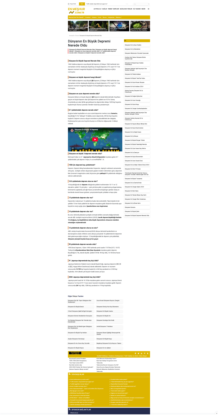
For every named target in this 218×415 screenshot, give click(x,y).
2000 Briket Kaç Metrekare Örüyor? (80, 393)
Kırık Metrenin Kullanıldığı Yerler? (106, 358)
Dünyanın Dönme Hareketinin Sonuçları (80, 316)
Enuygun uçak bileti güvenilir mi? (119, 402)
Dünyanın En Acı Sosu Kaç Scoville (78, 343)
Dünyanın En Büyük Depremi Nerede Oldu (91, 35)
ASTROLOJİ (97, 9)
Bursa (105, 17)
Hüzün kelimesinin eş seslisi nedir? (94, 4)
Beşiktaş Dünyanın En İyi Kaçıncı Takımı (109, 343)
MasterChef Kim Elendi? (76, 17)
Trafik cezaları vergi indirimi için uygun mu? (82, 381)
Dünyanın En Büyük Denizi (76, 306)
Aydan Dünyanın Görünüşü (76, 339)
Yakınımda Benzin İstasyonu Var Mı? (108, 365)
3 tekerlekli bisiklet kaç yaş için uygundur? (122, 381)
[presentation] (126, 4)
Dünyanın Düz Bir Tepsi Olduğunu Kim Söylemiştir (79, 301)
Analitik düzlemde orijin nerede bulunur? (122, 400)
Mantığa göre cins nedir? (77, 391)
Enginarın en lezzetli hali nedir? (119, 393)
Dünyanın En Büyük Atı (104, 316)
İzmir (99, 17)
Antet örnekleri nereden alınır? (78, 386)
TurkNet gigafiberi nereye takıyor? (79, 384)
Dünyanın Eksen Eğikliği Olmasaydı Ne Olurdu (108, 333)
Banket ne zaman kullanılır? (118, 395)
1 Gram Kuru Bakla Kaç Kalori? (119, 404)
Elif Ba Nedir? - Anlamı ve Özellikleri (80, 397)
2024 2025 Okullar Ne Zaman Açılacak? (81, 367)
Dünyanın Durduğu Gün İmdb (105, 320)
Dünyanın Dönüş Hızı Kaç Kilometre (108, 306)
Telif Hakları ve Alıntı (131, 356)
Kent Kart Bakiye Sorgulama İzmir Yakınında (107, 362)
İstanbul (87, 17)
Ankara (94, 17)
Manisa (118, 17)
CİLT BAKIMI (137, 9)
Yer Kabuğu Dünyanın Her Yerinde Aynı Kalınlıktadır (79, 321)
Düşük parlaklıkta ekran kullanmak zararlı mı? (123, 386)
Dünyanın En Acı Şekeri (104, 348)
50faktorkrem (74, 413)
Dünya (77, 35)
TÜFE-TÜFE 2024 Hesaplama (78, 360)
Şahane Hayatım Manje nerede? (78, 369)
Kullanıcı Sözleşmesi (116, 356)
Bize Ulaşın (143, 356)
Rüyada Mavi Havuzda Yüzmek (119, 384)
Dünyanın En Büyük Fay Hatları (77, 333)
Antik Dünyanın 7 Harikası (105, 326)
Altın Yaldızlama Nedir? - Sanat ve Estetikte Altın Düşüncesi (86, 388)
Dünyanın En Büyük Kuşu (104, 339)
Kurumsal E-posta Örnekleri (77, 358)
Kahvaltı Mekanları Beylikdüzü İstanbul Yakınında (108, 370)
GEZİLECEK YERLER (126, 9)
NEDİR (143, 9)
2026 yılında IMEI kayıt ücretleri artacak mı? (82, 402)
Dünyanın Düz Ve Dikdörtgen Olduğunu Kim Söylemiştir (80, 327)
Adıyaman (111, 17)
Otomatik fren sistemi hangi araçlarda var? (82, 400)
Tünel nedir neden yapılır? (118, 391)
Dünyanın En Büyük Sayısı (76, 348)
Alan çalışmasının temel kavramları (80, 395)
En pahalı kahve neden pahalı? (119, 379)
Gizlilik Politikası (102, 356)
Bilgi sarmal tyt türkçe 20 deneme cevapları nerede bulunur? (127, 397)
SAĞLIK (104, 9)
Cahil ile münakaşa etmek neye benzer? (81, 404)
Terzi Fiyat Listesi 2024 (76, 363)
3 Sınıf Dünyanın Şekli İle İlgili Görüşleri (80, 311)
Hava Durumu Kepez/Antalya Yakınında (108, 367)
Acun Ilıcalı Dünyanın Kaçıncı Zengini (108, 300)
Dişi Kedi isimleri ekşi (75, 365)
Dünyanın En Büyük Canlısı (105, 311)
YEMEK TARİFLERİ (113, 9)
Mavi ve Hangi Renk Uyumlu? (118, 388)
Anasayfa (72, 35)
